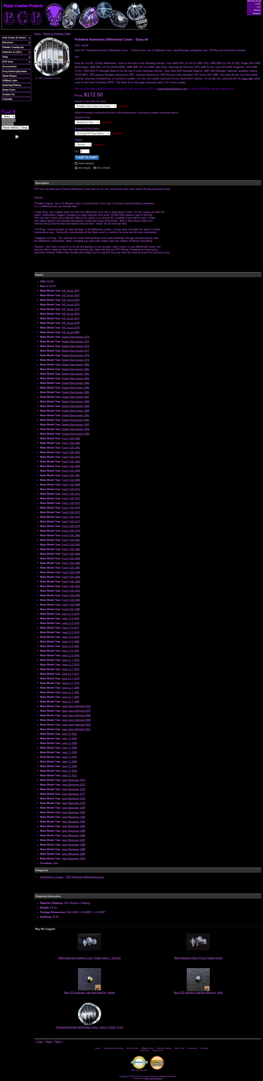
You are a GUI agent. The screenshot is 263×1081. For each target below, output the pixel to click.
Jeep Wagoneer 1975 (73, 784)
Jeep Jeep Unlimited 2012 (76, 706)
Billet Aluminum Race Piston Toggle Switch (198, 958)
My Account (158, 1050)
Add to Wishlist (86, 163)
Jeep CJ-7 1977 (70, 673)
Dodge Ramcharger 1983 (75, 378)
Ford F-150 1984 (71, 553)
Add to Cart (87, 157)
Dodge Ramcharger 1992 (75, 420)
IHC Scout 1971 (71, 290)
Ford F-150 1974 (71, 507)
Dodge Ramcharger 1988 (75, 401)
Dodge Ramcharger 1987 (75, 396)
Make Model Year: (50, 290)
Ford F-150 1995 (71, 604)
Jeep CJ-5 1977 (70, 627)
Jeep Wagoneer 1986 (73, 835)
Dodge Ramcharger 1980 (75, 364)
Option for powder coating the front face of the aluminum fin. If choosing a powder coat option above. (127, 112)
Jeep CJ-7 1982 (70, 697)
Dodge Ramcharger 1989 (75, 406)
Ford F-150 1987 (71, 567)
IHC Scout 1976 (71, 313)
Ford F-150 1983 (71, 549)
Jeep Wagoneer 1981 (73, 812)
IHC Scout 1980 (71, 332)
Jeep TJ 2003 (69, 738)
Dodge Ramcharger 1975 (75, 341)
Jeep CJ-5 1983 (70, 655)
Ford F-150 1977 (71, 521)
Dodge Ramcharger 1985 (75, 387)
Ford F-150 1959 (71, 438)
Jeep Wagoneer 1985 (73, 830)
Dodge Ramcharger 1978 (75, 355)
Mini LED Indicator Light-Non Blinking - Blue (198, 992)
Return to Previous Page (56, 33)
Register (256, 13)
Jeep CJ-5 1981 (70, 646)
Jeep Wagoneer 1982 (73, 817)
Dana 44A (247, 78)
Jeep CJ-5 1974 (70, 613)
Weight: (44, 907)
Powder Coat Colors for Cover (90, 101)
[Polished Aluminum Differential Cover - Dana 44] (52, 75)
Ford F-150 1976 (71, 516)
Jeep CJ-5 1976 (70, 623)
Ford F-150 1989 (71, 577)
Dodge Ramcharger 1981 (75, 369)
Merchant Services (139, 1070)
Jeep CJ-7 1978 (70, 678)
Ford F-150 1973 (71, 503)
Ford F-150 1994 (71, 600)
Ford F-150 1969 (71, 484)
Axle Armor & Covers (52, 877)
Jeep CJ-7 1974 (70, 660)
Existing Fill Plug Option (87, 128)
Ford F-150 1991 (71, 586)
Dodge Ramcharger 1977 (75, 350)
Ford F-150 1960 (71, 443)
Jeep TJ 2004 (69, 743)
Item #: (44, 286)
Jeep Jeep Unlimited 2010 (76, 724)
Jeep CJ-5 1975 (70, 618)
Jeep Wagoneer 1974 (73, 780)
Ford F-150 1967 (71, 475)
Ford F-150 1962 (71, 452)
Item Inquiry (85, 168)
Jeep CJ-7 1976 (70, 669)
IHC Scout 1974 (71, 304)
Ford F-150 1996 (71, 609)
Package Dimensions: (53, 912)
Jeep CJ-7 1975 (70, 664)
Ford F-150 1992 (71, 590)
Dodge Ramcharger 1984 (75, 383)
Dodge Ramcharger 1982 (75, 373)
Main (49, 1041)
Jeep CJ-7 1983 (70, 701)
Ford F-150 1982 (71, 544)
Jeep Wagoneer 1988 (73, 844)
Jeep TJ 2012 (69, 733)
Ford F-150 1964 (71, 461)
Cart (258, 7)
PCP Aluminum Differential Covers (85, 877)
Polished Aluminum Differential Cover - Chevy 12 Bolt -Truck (89, 1027)
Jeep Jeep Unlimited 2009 (76, 720)
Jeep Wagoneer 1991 (73, 858)
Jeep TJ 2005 (69, 747)
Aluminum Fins (82, 117)
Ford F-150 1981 (71, 540)
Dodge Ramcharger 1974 (75, 336)
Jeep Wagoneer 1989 (73, 849)
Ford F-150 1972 (71, 498)
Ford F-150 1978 (71, 526)
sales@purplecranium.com (172, 88)
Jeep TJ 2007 (69, 757)
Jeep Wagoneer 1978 (73, 798)
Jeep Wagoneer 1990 (73, 853)
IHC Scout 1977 (71, 318)
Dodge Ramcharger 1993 (75, 424)
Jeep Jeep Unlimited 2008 (76, 715)
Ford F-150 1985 (71, 558)
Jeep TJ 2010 (69, 770)
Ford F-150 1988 (71, 572)
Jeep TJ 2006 (69, 752)
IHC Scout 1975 (71, 309)
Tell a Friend (103, 168)
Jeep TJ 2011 (69, 775)
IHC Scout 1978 (71, 323)
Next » (59, 1041)
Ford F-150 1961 (71, 447)
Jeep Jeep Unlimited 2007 (76, 710)
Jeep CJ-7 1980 (70, 687)
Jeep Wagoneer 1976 (73, 789)
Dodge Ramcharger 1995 (75, 433)
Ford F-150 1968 (71, 480)
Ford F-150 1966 (71, 470)
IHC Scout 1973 (71, 300)
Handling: (46, 916)
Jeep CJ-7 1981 (70, 692)
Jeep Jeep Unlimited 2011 (76, 729)
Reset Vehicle (10, 127)
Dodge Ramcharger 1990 (75, 410)
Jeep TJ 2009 (69, 766)
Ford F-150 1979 (71, 530)
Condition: (46, 863)
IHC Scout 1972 (71, 295)
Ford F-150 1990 (71, 581)
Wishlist (257, 10)
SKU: (78, 45)
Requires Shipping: (51, 903)
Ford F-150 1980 (71, 535)
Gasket (78, 139)
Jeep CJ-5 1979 (70, 637)
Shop (24, 127)
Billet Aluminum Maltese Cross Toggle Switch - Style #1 (90, 958)
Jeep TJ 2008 (69, 761)
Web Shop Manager (153, 1078)
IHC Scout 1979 (71, 327)
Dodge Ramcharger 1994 (75, 429)
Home (37, 33)
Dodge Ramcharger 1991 (75, 415)
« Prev (39, 1041)
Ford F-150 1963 (71, 456)
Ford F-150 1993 (71, 595)
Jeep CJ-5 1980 (70, 641)
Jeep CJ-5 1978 (70, 632)
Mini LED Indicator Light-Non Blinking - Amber (89, 992)
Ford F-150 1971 (71, 493)
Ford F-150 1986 (71, 563)
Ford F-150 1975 (71, 512)
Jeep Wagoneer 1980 (73, 807)
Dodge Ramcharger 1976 (75, 346)
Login (257, 4)
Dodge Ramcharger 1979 (75, 360)
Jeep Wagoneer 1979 (73, 803)
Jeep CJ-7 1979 (70, 683)
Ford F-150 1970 (71, 489)
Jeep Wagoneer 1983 (73, 821)
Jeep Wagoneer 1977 (73, 793)
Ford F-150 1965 (71, 466)
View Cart (145, 1050)
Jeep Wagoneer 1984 (73, 826)
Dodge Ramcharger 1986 (75, 392)
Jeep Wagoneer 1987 (73, 840)
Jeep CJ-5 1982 (70, 650)
